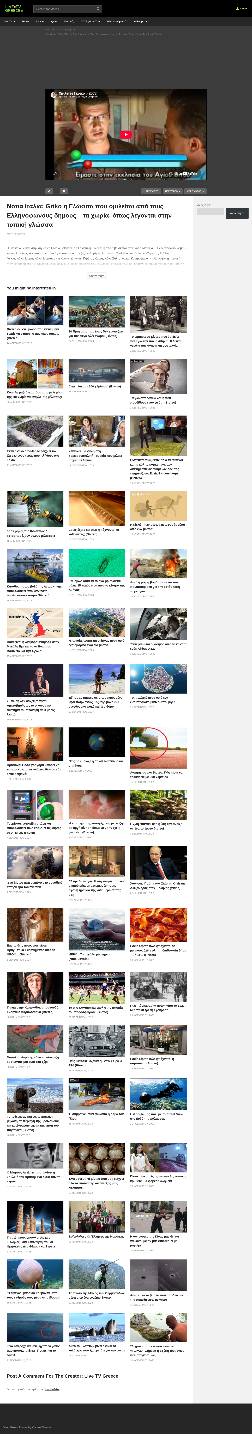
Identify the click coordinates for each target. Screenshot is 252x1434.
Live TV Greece (101, 1376)
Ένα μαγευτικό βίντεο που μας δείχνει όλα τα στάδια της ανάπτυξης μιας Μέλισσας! (96, 1183)
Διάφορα (139, 21)
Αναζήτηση (204, 205)
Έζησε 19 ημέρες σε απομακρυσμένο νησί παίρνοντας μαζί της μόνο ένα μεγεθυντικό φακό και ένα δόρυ (96, 702)
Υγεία (54, 21)
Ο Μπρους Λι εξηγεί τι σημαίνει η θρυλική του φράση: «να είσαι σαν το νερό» (34, 1177)
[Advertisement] (126, 64)
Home (25, 21)
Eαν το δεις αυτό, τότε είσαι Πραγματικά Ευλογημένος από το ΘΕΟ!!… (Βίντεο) (31, 950)
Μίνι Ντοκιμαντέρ (117, 21)
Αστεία (40, 21)
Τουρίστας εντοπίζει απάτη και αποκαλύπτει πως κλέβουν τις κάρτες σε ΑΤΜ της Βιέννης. (34, 828)
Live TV (8, 21)
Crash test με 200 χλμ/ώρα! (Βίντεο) (95, 386)
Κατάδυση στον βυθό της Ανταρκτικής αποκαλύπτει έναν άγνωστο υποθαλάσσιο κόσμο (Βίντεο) (34, 591)
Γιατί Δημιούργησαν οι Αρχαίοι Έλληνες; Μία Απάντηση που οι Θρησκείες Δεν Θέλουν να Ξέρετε (31, 1242)
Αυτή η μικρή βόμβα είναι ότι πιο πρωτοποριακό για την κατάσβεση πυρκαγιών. (155, 587)
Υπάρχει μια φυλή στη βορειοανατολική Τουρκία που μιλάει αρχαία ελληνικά (95, 455)
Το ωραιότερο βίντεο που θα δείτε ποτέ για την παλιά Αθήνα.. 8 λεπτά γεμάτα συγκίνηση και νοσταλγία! (155, 341)
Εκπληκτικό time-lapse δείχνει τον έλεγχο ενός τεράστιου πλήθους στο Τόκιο (33, 455)
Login (243, 8)
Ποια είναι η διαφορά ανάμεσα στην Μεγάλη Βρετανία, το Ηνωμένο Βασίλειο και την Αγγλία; (33, 646)
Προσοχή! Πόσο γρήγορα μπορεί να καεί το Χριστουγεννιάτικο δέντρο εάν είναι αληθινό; (34, 769)
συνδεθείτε (52, 1389)
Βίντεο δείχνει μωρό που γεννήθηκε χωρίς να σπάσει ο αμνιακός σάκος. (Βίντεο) (33, 333)
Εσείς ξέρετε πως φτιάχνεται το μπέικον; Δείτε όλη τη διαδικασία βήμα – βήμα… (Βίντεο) (158, 950)
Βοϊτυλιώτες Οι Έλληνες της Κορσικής (96, 1236)
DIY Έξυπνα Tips (90, 21)
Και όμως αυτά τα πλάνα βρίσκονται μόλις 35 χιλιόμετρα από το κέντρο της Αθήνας (97, 585)
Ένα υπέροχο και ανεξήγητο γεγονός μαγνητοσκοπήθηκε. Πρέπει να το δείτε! (33, 1350)
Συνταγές (69, 21)
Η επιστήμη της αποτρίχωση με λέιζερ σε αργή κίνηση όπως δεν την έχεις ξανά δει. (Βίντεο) (96, 828)
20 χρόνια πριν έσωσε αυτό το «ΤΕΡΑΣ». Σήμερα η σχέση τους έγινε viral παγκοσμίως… (157, 1351)
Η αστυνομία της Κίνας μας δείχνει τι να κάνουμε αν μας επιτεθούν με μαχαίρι (156, 1241)
